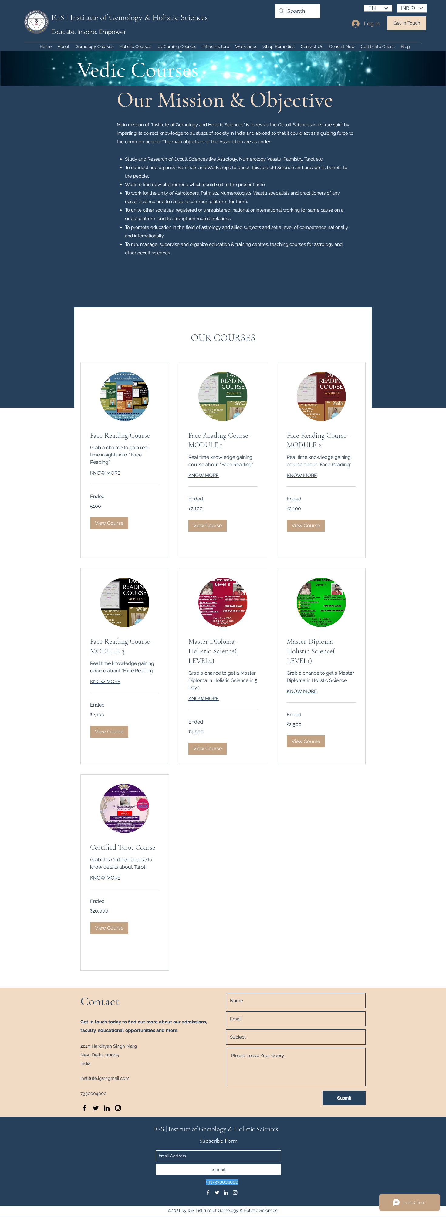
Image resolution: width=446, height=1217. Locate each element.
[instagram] (118, 1108)
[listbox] (412, 8)
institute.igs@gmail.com (105, 1078)
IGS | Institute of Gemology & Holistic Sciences (129, 17)
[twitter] (96, 1108)
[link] (124, 435)
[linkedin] (107, 1108)
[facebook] (84, 1108)
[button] (412, 8)
